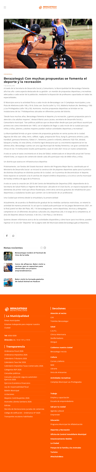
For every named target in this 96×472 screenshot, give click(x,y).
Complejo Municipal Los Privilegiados (66, 382)
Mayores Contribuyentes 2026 (16, 398)
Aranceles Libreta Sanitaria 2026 (18, 401)
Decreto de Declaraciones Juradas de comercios (24, 409)
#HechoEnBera (56, 456)
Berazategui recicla (58, 351)
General (8, 74)
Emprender (55, 414)
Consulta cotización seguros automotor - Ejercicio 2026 (21, 378)
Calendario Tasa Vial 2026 (15, 362)
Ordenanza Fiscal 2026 (13, 351)
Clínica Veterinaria (58, 334)
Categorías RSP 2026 (12, 369)
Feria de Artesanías (58, 372)
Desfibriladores (56, 338)
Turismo (54, 452)
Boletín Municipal (11, 390)
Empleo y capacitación (59, 397)
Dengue (53, 342)
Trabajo (53, 393)
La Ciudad (54, 443)
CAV (52, 317)
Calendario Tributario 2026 (15, 358)
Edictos (7, 405)
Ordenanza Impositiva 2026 (15, 354)
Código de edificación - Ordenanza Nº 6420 (22, 413)
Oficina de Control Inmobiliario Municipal (68, 434)
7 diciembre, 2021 (9, 86)
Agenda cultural (57, 411)
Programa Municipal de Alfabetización (66, 424)
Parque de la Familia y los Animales (65, 447)
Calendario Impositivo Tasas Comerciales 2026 (23, 366)
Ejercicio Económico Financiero (17, 383)
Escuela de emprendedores (62, 401)
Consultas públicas (12, 373)
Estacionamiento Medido (61, 439)
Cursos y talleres (57, 361)
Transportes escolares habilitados (18, 416)
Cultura (53, 357)
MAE (52, 365)
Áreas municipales (12, 320)
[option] (25, 269)
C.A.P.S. (53, 331)
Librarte (53, 368)
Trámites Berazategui (59, 321)
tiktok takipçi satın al (12, 227)
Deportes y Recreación (60, 430)
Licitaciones (9, 394)
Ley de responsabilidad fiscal (16, 387)
